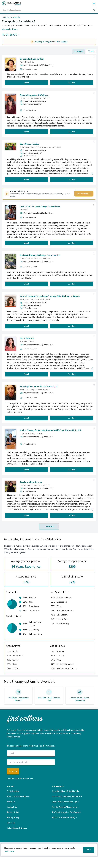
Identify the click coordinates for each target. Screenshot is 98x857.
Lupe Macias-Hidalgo (29, 143)
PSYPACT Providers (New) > (64, 817)
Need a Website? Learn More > (65, 807)
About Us (11, 801)
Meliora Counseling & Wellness (34, 95)
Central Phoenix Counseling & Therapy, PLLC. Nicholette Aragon (50, 296)
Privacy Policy (13, 817)
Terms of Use (13, 812)
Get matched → (84, 193)
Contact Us (12, 807)
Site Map (11, 822)
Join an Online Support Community (80, 699)
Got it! (88, 849)
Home (4, 17)
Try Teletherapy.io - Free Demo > (66, 812)
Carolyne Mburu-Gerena (31, 482)
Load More (49, 526)
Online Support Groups (17, 828)
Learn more (9, 851)
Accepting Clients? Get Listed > (65, 791)
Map (92, 51)
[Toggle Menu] (93, 3)
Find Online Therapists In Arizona (18, 699)
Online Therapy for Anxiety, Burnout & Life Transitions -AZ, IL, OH (50, 430)
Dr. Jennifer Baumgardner (32, 58)
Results (80, 51)
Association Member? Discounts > (67, 796)
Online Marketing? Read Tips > (65, 801)
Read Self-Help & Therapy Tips (49, 699)
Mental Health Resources (18, 796)
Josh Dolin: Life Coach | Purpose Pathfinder (40, 206)
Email (26, 82)
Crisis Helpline (13, 791)
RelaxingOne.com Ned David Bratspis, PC (39, 386)
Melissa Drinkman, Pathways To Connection (40, 255)
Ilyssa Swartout (27, 338)
